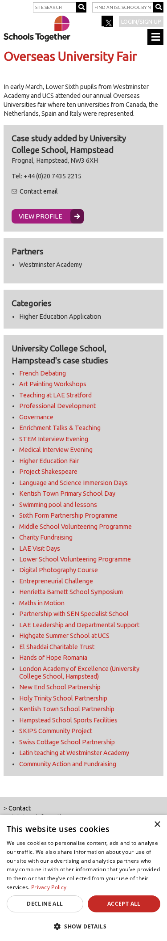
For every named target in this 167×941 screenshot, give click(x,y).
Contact (19, 808)
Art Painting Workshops (52, 384)
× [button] (157, 824)
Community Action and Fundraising (67, 764)
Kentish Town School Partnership (66, 709)
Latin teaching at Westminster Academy (74, 752)
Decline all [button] (45, 903)
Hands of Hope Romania (53, 657)
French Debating (42, 373)
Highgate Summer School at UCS (64, 635)
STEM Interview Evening (53, 439)
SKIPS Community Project (55, 730)
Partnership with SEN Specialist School (74, 613)
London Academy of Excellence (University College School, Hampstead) (79, 672)
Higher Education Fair (49, 460)
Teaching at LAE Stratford (55, 395)
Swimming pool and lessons (58, 504)
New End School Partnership (60, 687)
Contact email (39, 191)
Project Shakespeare (48, 471)
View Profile (40, 216)
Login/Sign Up (141, 21)
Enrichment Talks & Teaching (60, 427)
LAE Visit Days (39, 548)
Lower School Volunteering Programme (75, 559)
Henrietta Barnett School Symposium (71, 591)
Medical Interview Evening (56, 449)
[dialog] (83, 878)
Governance (36, 417)
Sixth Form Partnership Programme (68, 515)
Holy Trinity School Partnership (63, 698)
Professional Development (57, 405)
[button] (83, 926)
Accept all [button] (124, 903)
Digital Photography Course (58, 570)
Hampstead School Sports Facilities (68, 720)
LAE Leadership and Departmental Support (79, 625)
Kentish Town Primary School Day (67, 493)
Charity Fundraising (46, 537)
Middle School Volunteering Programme (75, 526)
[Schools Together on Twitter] (108, 24)
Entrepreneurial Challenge (56, 581)
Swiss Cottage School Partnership (67, 742)
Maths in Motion (42, 603)
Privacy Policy (48, 887)
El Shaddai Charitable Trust (56, 646)
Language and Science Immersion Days (73, 482)
